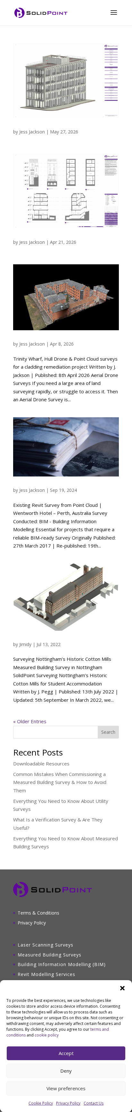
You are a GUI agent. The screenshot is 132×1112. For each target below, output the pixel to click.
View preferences (66, 1088)
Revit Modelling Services (46, 974)
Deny (66, 1071)
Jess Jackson (32, 132)
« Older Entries (29, 721)
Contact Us (93, 1103)
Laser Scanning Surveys (45, 945)
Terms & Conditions (38, 913)
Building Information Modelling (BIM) (62, 964)
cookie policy (47, 1035)
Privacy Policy (68, 1103)
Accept (66, 1053)
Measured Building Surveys (49, 955)
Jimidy (25, 644)
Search (108, 732)
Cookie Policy (41, 1103)
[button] (122, 988)
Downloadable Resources (41, 763)
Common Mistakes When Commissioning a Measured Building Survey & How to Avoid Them (59, 782)
